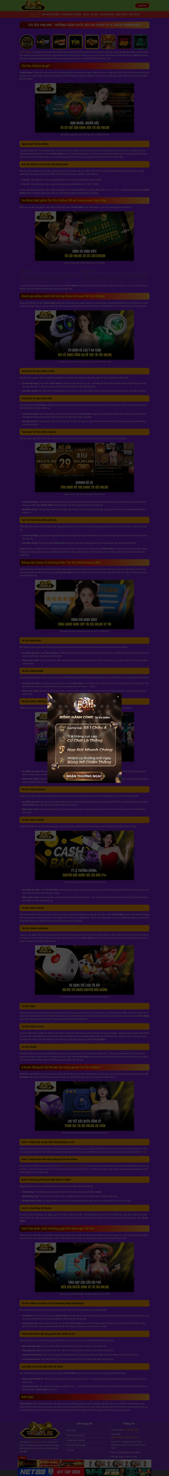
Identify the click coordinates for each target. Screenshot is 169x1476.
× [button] (118, 696)
